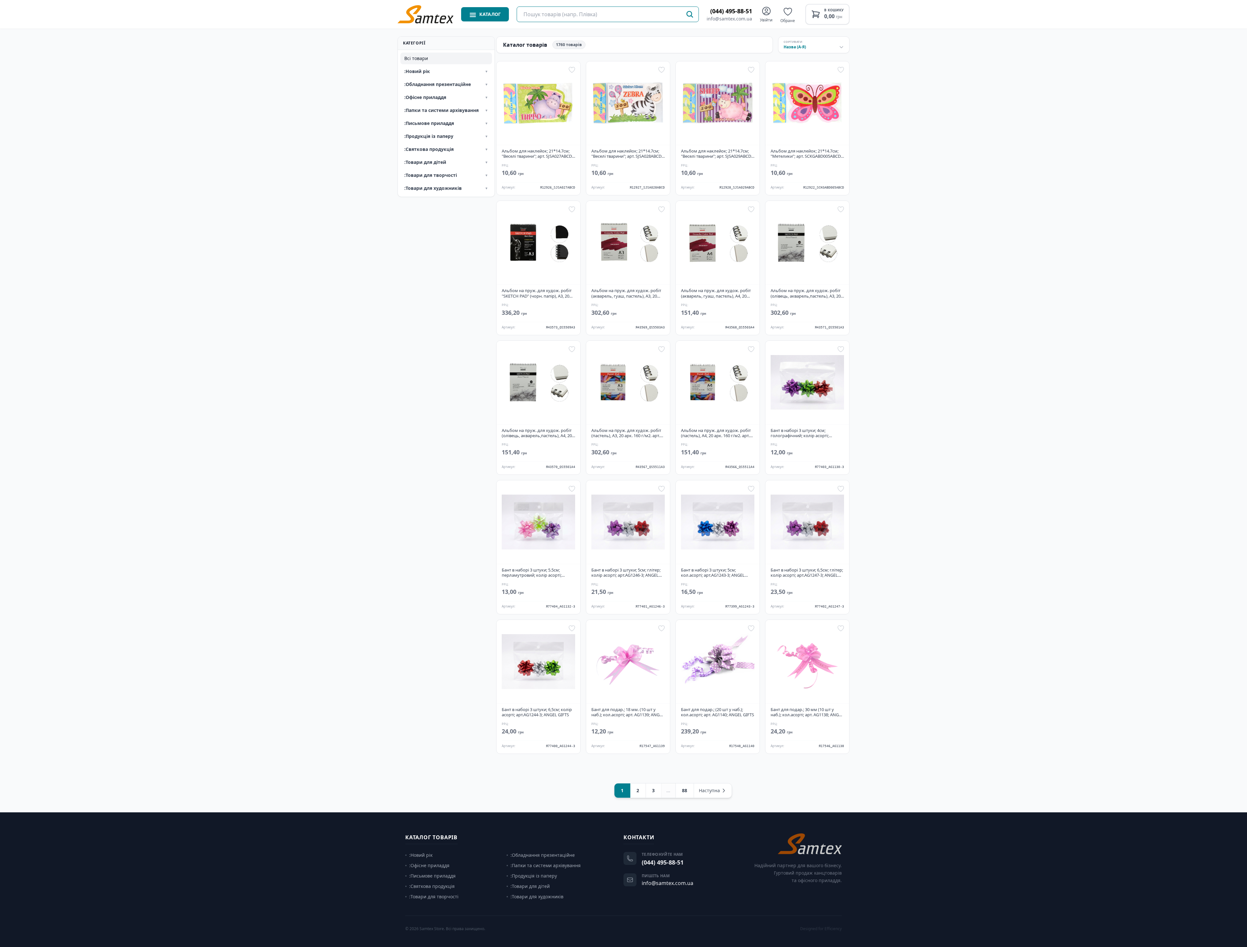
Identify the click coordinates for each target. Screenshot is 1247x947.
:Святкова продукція (432, 886)
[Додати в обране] (572, 70)
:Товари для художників (536, 896)
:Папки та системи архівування (545, 865)
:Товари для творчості (434, 896)
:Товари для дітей (530, 886)
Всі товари (416, 58)
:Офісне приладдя (429, 865)
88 (684, 790)
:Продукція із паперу (533, 876)
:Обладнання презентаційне (542, 855)
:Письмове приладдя (432, 876)
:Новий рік (421, 855)
